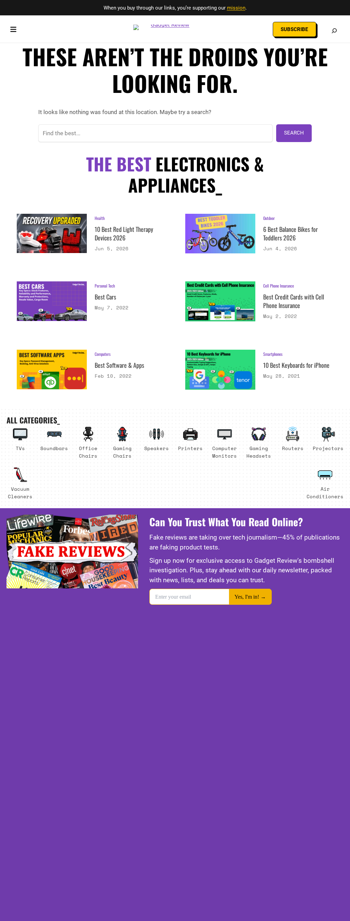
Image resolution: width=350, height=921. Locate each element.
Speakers (156, 448)
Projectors (328, 448)
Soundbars (54, 448)
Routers (293, 448)
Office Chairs (88, 452)
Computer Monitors (224, 452)
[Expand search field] (334, 31)
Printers (190, 448)
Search (294, 133)
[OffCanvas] (13, 30)
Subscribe (294, 29)
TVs (20, 448)
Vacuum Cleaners (20, 493)
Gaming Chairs (122, 452)
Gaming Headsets (258, 452)
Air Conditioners (325, 493)
